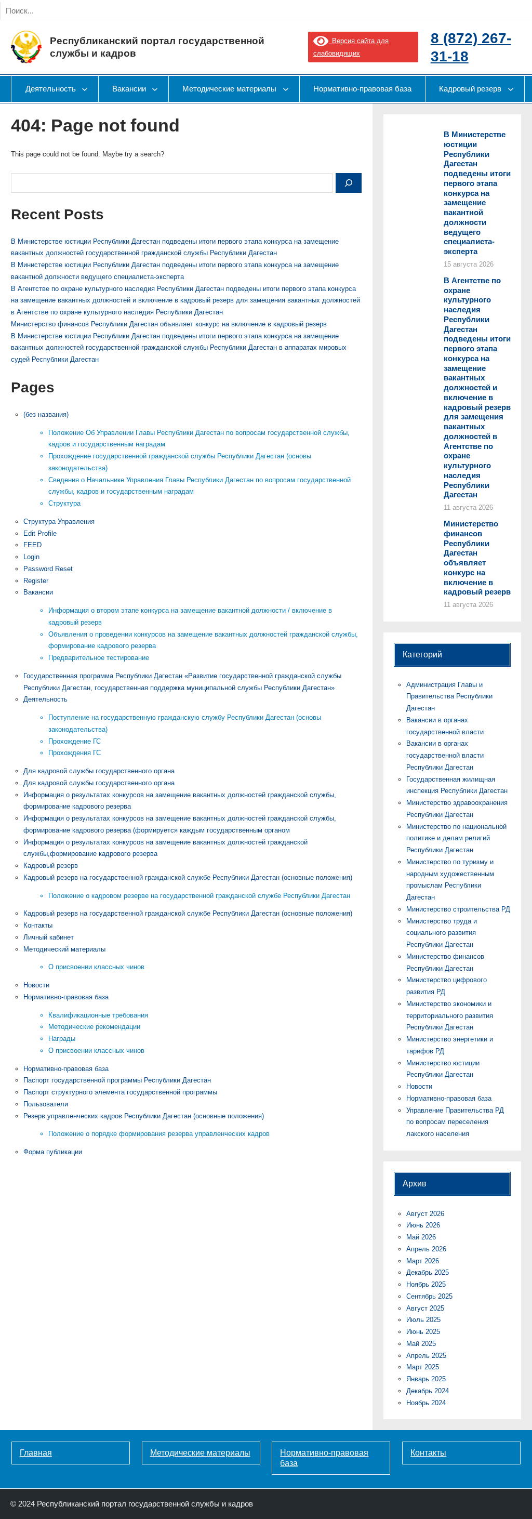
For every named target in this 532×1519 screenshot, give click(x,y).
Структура (64, 503)
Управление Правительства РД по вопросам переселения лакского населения (455, 1122)
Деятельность (45, 699)
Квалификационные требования (98, 1015)
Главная (36, 1452)
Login (31, 557)
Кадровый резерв (50, 865)
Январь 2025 (426, 1379)
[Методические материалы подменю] (286, 89)
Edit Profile (40, 533)
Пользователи (45, 1104)
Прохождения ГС (74, 753)
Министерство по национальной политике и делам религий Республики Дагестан (456, 838)
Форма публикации (52, 1152)
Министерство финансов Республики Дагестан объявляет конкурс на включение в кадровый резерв (169, 324)
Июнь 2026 (423, 1225)
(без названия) (46, 414)
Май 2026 (421, 1237)
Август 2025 (425, 1308)
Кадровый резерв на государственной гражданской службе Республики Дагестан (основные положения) (187, 877)
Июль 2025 (423, 1320)
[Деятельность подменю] (85, 89)
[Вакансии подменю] (155, 89)
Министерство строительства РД (458, 909)
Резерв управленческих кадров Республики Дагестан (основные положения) (143, 1116)
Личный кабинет (48, 937)
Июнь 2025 (423, 1332)
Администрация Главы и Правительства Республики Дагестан (449, 696)
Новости (36, 985)
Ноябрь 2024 (426, 1403)
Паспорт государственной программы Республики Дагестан (117, 1080)
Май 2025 (421, 1344)
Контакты (37, 925)
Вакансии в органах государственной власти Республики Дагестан (445, 755)
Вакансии (38, 592)
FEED (32, 545)
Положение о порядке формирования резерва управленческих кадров (159, 1134)
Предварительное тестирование (98, 658)
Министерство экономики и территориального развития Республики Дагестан (449, 1016)
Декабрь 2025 (427, 1272)
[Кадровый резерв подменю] (511, 89)
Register (35, 581)
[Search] (118, 11)
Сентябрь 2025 (429, 1296)
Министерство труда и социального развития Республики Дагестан (441, 933)
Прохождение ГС (74, 741)
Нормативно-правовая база (66, 997)
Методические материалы (200, 1452)
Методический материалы (64, 949)
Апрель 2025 (426, 1355)
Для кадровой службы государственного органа (99, 771)
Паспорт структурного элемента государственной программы (120, 1092)
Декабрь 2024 (427, 1391)
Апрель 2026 (426, 1249)
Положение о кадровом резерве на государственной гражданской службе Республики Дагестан (199, 896)
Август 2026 (425, 1214)
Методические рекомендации (94, 1027)
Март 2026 (422, 1261)
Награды (61, 1038)
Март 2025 (422, 1367)
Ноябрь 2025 (426, 1284)
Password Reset (48, 569)
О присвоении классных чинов (96, 967)
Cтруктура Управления (59, 521)
